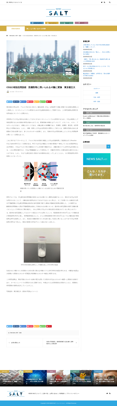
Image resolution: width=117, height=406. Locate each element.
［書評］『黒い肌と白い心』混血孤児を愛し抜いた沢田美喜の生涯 (96, 60)
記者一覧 (45, 393)
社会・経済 (97, 97)
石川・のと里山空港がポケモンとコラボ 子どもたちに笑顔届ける (96, 67)
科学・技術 (18, 332)
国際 (97, 93)
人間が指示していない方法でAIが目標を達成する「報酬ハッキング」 (96, 46)
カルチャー (97, 88)
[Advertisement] (42, 308)
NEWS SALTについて (35, 393)
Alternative (15, 29)
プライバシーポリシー (72, 393)
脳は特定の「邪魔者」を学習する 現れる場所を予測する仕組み (96, 74)
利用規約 (62, 393)
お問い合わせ (53, 393)
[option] (22, 378)
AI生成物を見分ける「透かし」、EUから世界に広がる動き (96, 53)
